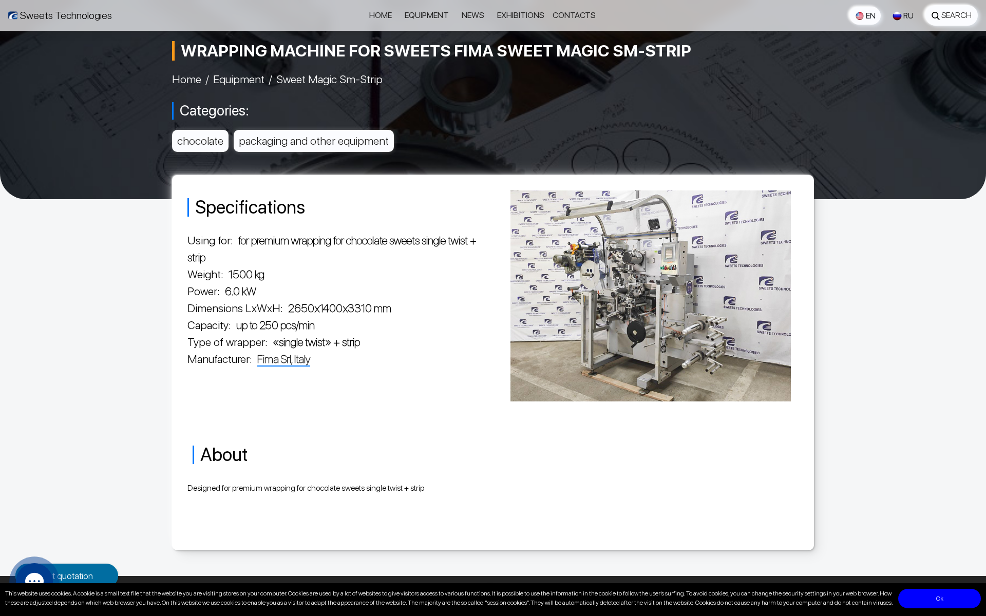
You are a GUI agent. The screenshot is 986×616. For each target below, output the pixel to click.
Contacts (574, 15)
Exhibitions (520, 15)
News (473, 15)
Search (956, 15)
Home (380, 15)
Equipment (427, 15)
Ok (939, 598)
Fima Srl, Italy (283, 358)
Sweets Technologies (66, 15)
